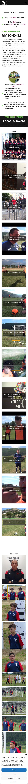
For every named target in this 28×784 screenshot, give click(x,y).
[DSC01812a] (14, 723)
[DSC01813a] (14, 748)
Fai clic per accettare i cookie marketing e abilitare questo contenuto (14, 146)
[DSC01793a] (14, 569)
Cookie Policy (13, 781)
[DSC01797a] (14, 635)
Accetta (14, 770)
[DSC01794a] (14, 592)
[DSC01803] (14, 694)
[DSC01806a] (14, 708)
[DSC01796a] (14, 610)
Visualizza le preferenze (14, 778)
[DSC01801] (14, 679)
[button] (26, 754)
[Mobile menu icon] (26, 3)
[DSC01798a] (14, 660)
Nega (14, 774)
